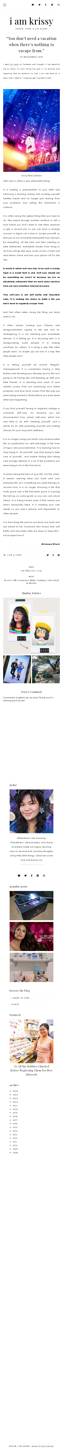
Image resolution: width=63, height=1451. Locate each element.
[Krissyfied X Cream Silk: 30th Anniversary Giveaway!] (31, 950)
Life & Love (14, 555)
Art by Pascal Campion (31, 175)
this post (14, 64)
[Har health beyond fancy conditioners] (31, 981)
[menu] (4, 5)
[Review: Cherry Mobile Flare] (31, 919)
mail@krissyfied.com (31, 864)
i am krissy (32, 21)
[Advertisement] (31, 1193)
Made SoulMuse (43, 1446)
